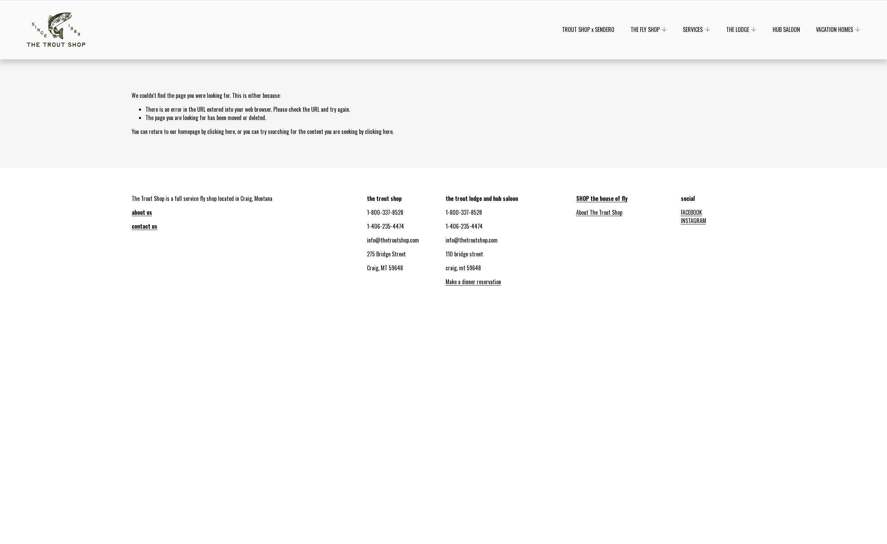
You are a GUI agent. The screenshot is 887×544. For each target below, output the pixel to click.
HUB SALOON (786, 29)
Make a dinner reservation (473, 282)
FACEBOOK (691, 212)
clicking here (221, 131)
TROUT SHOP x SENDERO (588, 29)
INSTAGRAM (693, 220)
